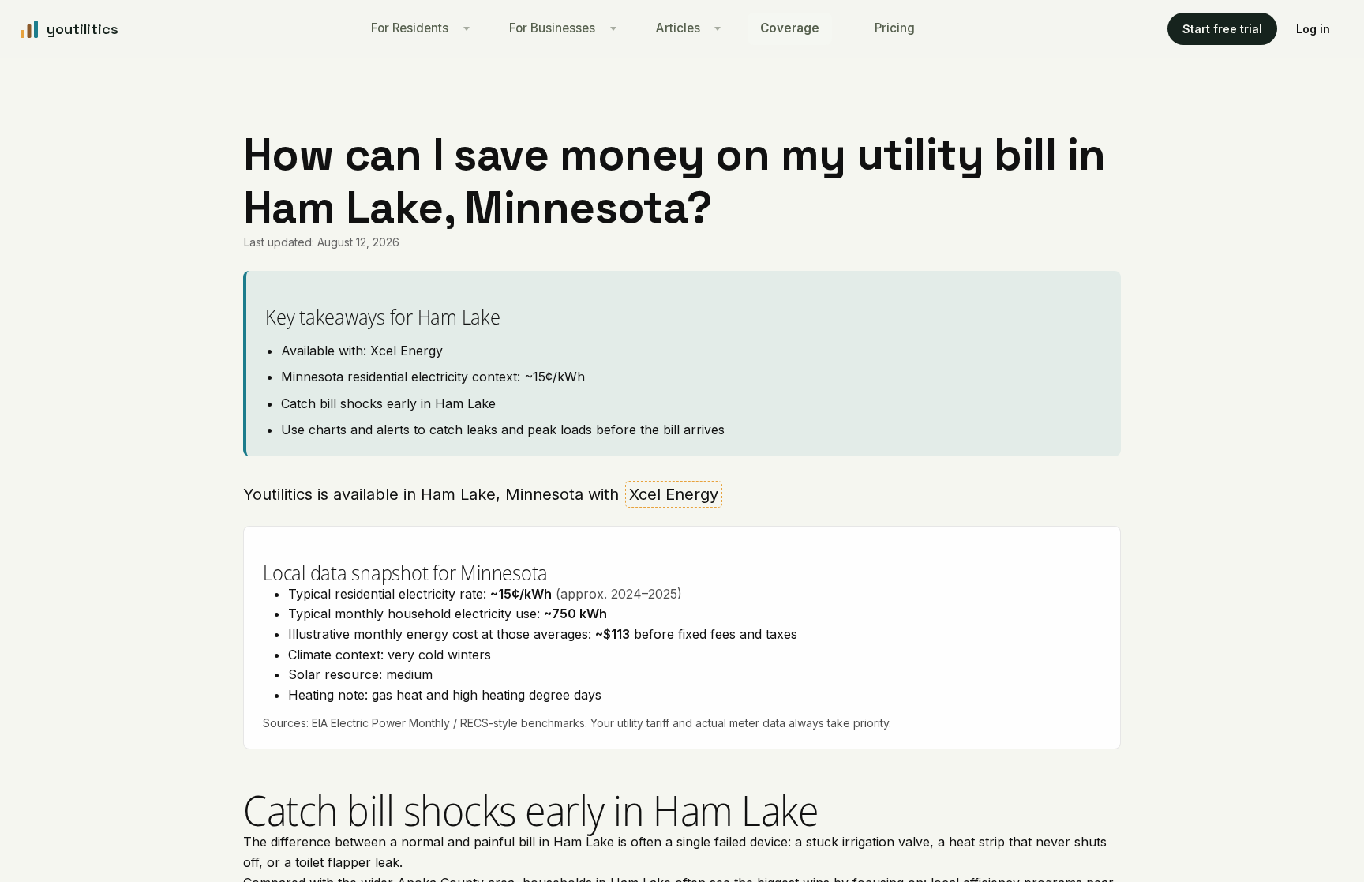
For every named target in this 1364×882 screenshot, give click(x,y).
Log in (1313, 29)
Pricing (895, 28)
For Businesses (552, 28)
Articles (678, 28)
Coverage (789, 28)
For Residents (409, 28)
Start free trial (1222, 29)
